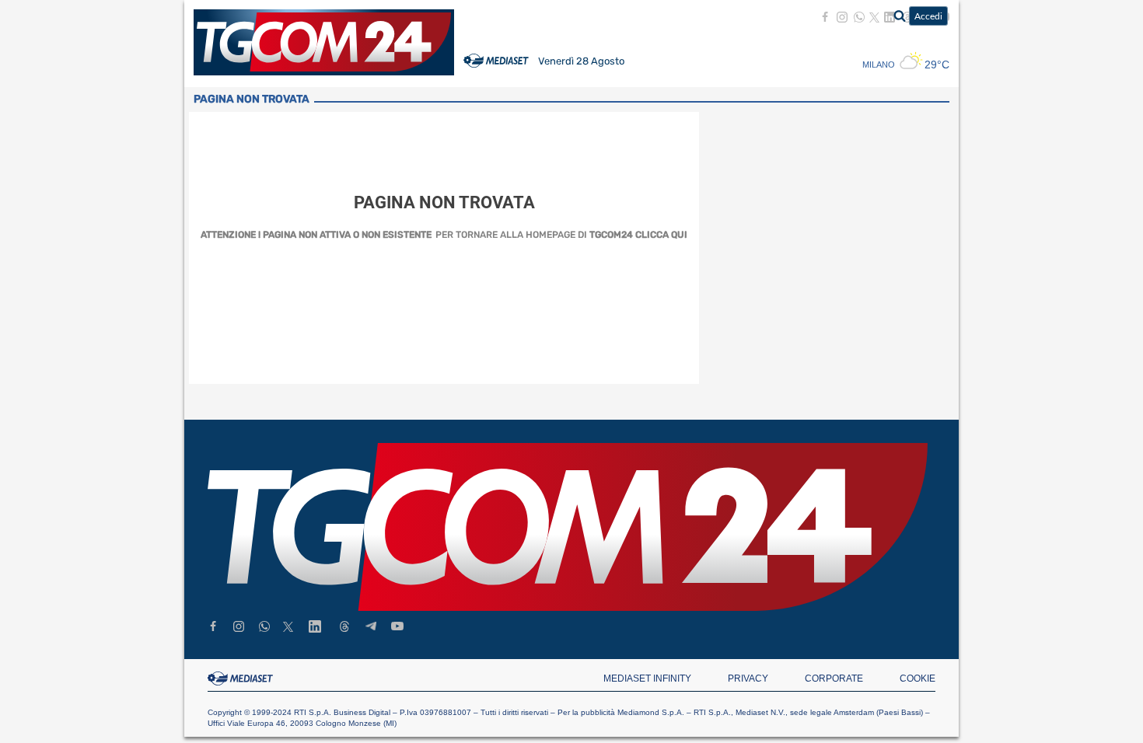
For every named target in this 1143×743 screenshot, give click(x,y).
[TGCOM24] (568, 527)
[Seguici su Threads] (344, 628)
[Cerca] (897, 15)
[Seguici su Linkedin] (315, 628)
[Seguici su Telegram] (370, 626)
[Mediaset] (496, 69)
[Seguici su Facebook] (825, 17)
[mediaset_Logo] (243, 678)
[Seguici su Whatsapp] (859, 17)
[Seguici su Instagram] (842, 17)
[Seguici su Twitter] (874, 17)
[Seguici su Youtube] (397, 626)
